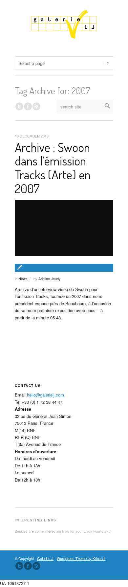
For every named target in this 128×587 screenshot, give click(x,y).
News (23, 278)
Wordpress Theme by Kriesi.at (81, 558)
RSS (36, 106)
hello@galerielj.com (45, 395)
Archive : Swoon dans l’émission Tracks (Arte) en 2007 (53, 167)
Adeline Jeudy (49, 278)
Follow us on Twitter (19, 106)
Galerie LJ (45, 558)
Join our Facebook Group (28, 106)
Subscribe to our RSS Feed (36, 566)
